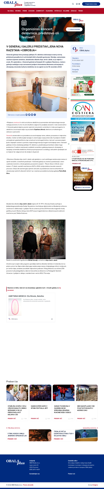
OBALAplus (84, 51)
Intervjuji (58, 11)
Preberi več (71, 474)
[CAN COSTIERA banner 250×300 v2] (83, 109)
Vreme (24, 11)
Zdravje (74, 11)
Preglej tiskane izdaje (91, 4)
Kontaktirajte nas (34, 474)
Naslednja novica (90, 428)
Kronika (18, 11)
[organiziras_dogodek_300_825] (52, 29)
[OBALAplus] (20, 4)
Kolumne (66, 11)
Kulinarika (49, 11)
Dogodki (31, 11)
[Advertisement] (36, 187)
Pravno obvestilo (28, 485)
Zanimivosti (40, 11)
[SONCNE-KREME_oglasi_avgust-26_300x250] (83, 131)
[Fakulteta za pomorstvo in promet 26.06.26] (83, 154)
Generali (9, 135)
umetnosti (16, 122)
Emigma (95, 485)
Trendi (80, 11)
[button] (77, 4)
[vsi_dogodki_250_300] (83, 178)
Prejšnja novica (13, 428)
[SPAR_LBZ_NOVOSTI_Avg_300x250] (83, 86)
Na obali (11, 11)
